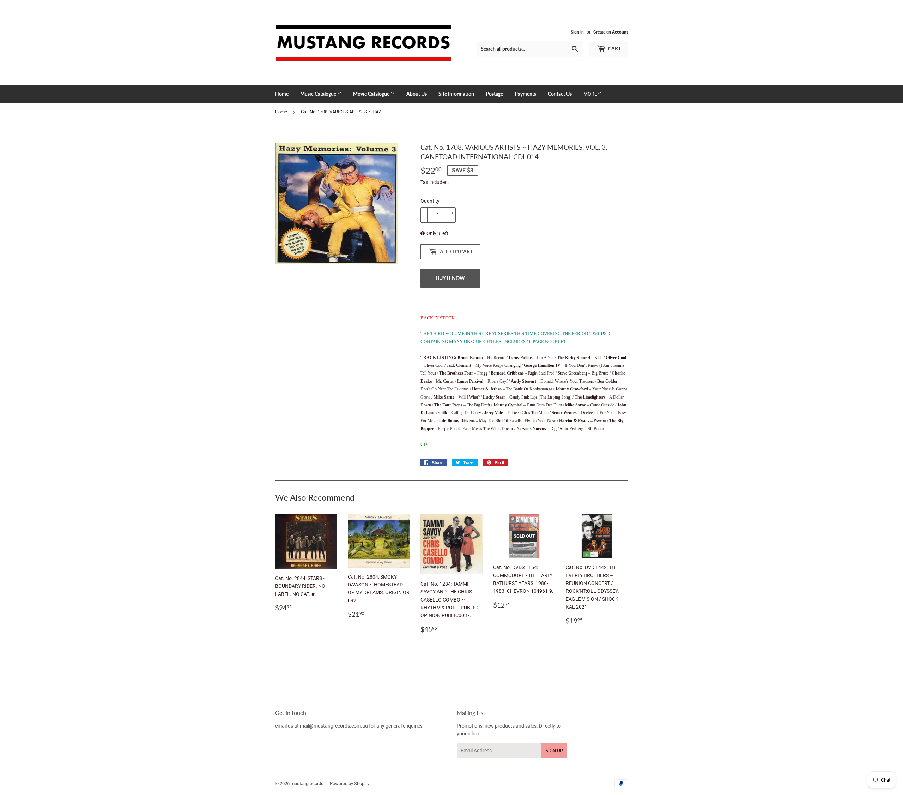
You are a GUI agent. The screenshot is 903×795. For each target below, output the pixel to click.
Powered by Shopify (349, 783)
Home (282, 94)
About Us (416, 94)
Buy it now (450, 278)
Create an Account (610, 32)
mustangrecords (307, 783)
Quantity (430, 201)
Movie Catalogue (371, 94)
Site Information (456, 94)
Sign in (577, 32)
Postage (494, 94)
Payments (525, 94)
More (590, 94)
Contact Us (560, 94)
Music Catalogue (318, 94)
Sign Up (554, 750)
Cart (614, 49)
